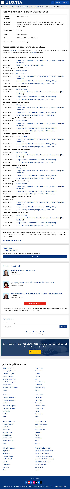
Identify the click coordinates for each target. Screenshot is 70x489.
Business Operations (9, 400)
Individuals (39, 368)
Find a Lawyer (8, 319)
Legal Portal (17, 486)
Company (25, 486)
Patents (5, 462)
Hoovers (41, 81)
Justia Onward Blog (41, 464)
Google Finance (21, 81)
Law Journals (39, 408)
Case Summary (14, 50)
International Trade (9, 408)
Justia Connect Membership (44, 451)
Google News (21, 60)
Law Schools (39, 395)
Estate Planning (40, 382)
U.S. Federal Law (9, 421)
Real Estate (6, 411)
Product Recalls (7, 459)
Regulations (6, 429)
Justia (37, 478)
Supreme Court (7, 432)
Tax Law (5, 414)
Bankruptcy (38, 371)
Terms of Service (39, 486)
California (38, 432)
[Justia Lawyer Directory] (44, 482)
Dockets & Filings (8, 440)
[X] (41, 482)
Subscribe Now (35, 352)
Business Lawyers (8, 374)
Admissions (38, 400)
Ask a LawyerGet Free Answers (10, 249)
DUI (36, 379)
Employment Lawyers (9, 379)
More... (5, 390)
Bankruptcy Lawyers (9, 371)
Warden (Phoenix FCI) (22, 71)
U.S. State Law (40, 421)
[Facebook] (31, 482)
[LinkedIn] (26, 482)
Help (30, 486)
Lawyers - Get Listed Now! (35, 332)
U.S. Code (5, 427)
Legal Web (20, 65)
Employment (7, 403)
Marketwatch (31, 60)
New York (38, 438)
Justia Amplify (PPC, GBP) (43, 462)
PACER (33, 53)
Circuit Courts (7, 435)
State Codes (39, 427)
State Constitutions (41, 424)
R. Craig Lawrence (21, 89)
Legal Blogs (6, 453)
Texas (37, 440)
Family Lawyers (7, 385)
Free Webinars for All (11, 266)
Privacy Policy (49, 486)
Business (6, 395)
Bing (32, 65)
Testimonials (39, 467)
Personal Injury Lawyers (10, 387)
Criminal (37, 374)
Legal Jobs (6, 451)
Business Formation (9, 397)
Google (27, 65)
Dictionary (38, 397)
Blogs (37, 411)
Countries (6, 467)
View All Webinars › (35, 303)
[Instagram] (34, 482)
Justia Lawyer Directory (42, 453)
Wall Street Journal (42, 60)
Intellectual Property (9, 406)
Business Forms (8, 456)
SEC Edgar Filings (51, 81)
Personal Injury (40, 387)
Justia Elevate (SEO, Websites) (44, 459)
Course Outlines (40, 406)
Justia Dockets (21, 84)
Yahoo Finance (32, 81)
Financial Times (55, 60)
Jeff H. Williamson (21, 73)
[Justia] (14, 2)
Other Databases (9, 448)
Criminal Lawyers (8, 376)
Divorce (37, 376)
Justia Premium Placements (43, 456)
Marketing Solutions (42, 448)
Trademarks (6, 464)
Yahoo (37, 65)
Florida (37, 435)
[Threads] (36, 482)
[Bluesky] (39, 482)
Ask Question (35, 257)
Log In (58, 2)
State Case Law (40, 429)
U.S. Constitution (8, 424)
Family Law (38, 385)
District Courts (7, 438)
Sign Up (65, 2)
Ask (42, 65)
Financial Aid (39, 403)
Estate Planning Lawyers (10, 382)
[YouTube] (29, 482)
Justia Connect (7, 486)
